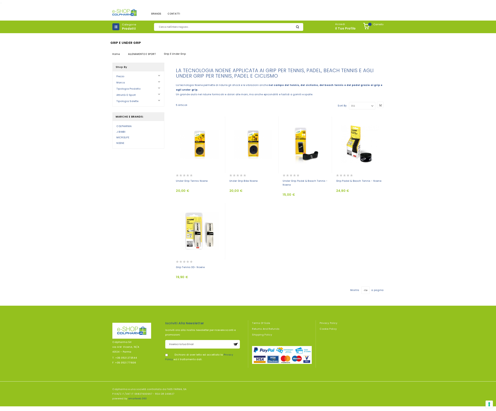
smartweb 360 (137, 398)
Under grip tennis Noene (192, 181)
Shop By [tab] (121, 67)
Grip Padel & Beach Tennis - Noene (358, 181)
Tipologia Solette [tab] (127, 101)
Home (116, 54)
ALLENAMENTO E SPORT (142, 54)
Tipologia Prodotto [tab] (128, 88)
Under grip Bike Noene (243, 181)
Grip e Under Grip (175, 53)
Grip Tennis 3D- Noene (190, 267)
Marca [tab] (120, 82)
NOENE (120, 143)
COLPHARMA (124, 126)
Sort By (342, 105)
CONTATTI (174, 13)
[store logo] (124, 12)
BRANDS (156, 13)
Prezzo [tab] (120, 76)
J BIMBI (121, 131)
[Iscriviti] (235, 344)
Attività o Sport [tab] (126, 95)
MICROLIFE (122, 137)
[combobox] (228, 27)
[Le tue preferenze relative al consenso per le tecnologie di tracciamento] (489, 404)
